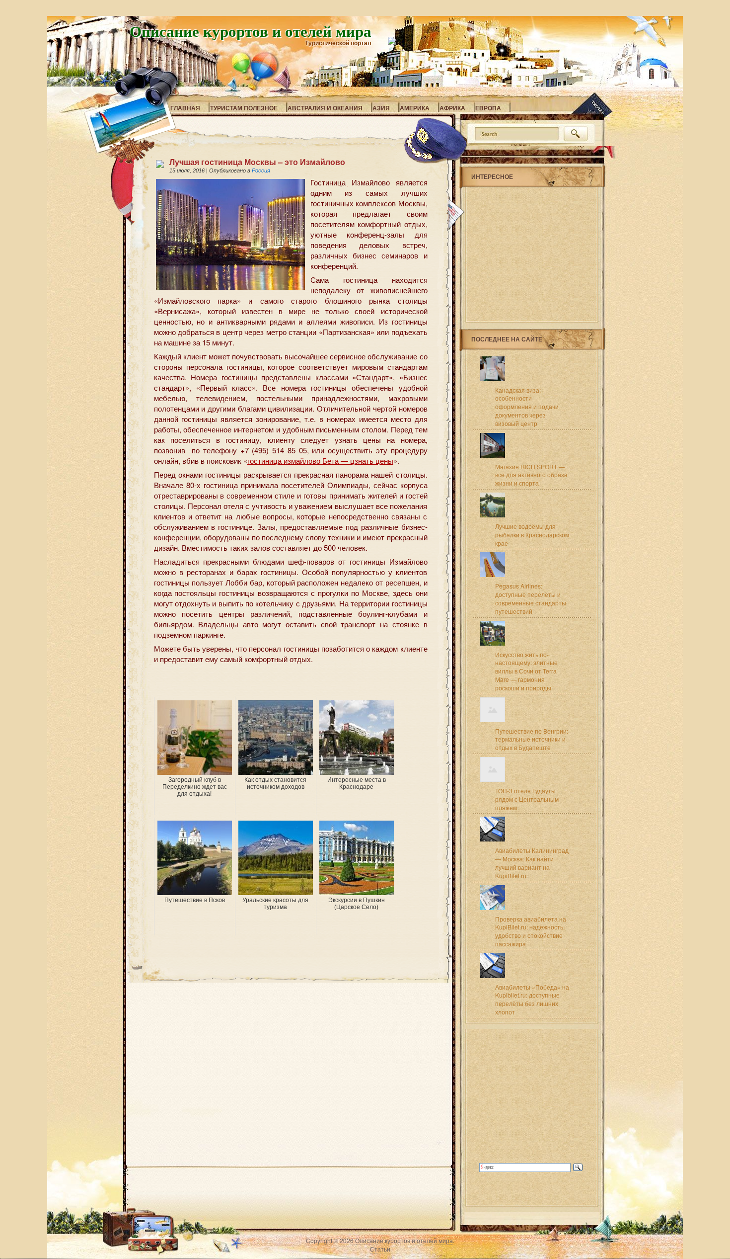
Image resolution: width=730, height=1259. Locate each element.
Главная (185, 107)
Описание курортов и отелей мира (250, 30)
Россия (261, 170)
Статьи (380, 1249)
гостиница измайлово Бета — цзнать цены (320, 460)
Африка (452, 107)
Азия (381, 107)
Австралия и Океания (325, 107)
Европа (488, 107)
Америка (415, 107)
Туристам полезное (244, 107)
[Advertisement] (270, 682)
